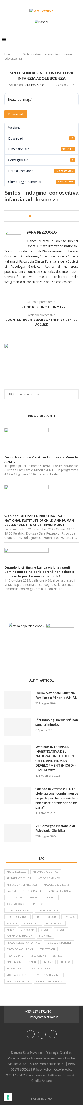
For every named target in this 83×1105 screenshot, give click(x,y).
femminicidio (31, 923)
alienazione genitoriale (22, 884)
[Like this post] (33, 216)
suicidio (65, 962)
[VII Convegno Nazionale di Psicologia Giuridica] (17, 833)
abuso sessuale (16, 871)
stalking (48, 962)
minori (61, 929)
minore (45, 929)
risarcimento (15, 955)
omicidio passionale (19, 936)
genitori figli (54, 923)
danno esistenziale (19, 910)
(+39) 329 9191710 (38, 1011)
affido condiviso (49, 878)
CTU (43, 904)
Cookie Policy (63, 1069)
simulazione (14, 962)
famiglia (12, 923)
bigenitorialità (32, 891)
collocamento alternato (23, 897)
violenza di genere (19, 975)
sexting (57, 955)
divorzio (69, 916)
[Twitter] (42, 1034)
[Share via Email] (51, 216)
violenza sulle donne (50, 981)
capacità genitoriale (60, 891)
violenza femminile (49, 975)
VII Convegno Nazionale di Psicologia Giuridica (55, 828)
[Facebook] (31, 1034)
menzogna (27, 929)
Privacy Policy (42, 1069)
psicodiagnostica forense (23, 942)
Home (8, 54)
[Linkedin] (53, 1034)
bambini (11, 891)
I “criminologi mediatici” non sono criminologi (56, 722)
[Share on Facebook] (38, 216)
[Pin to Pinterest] (46, 216)
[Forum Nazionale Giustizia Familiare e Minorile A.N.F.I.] (17, 700)
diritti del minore (46, 916)
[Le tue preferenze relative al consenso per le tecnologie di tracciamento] (8, 1097)
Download (15, 114)
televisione (14, 968)
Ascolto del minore (56, 884)
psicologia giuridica (20, 949)
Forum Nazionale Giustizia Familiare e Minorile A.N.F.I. (56, 696)
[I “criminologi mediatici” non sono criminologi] (17, 727)
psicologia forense (59, 942)
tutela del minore (38, 968)
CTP (33, 904)
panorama (45, 936)
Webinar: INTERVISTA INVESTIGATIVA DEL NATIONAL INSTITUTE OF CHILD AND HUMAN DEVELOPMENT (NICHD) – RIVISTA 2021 (56, 758)
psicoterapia (47, 949)
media (10, 929)
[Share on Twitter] (42, 216)
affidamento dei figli (46, 871)
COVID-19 (51, 897)
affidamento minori (19, 878)
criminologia (15, 904)
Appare (47, 1081)
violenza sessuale (18, 981)
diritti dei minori (17, 916)
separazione (38, 955)
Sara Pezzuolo (34, 85)
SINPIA (32, 962)
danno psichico (48, 910)
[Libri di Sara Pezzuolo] (26, 626)
